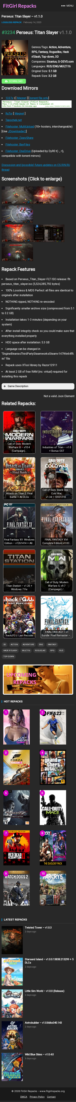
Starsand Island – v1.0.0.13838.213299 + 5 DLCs (49, 961)
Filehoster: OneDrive (18, 151)
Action (14, 644)
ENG (41, 644)
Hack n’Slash (10, 650)
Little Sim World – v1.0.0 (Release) (44, 991)
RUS (61, 650)
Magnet (21, 98)
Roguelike (40, 650)
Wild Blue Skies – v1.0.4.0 (39, 1054)
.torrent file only (38, 98)
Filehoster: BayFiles (17, 144)
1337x (9, 98)
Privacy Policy (37, 1096)
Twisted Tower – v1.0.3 (38, 927)
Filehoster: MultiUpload (19, 126)
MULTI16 (26, 650)
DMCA (23, 1096)
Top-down (8, 656)
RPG (52, 650)
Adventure (28, 644)
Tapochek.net (13, 120)
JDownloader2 (17, 131)
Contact (51, 1096)
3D (4, 644)
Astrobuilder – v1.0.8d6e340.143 (43, 1022)
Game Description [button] (18, 386)
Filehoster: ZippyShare (19, 138)
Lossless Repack (12, 22)
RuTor (9, 113)
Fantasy (52, 644)
